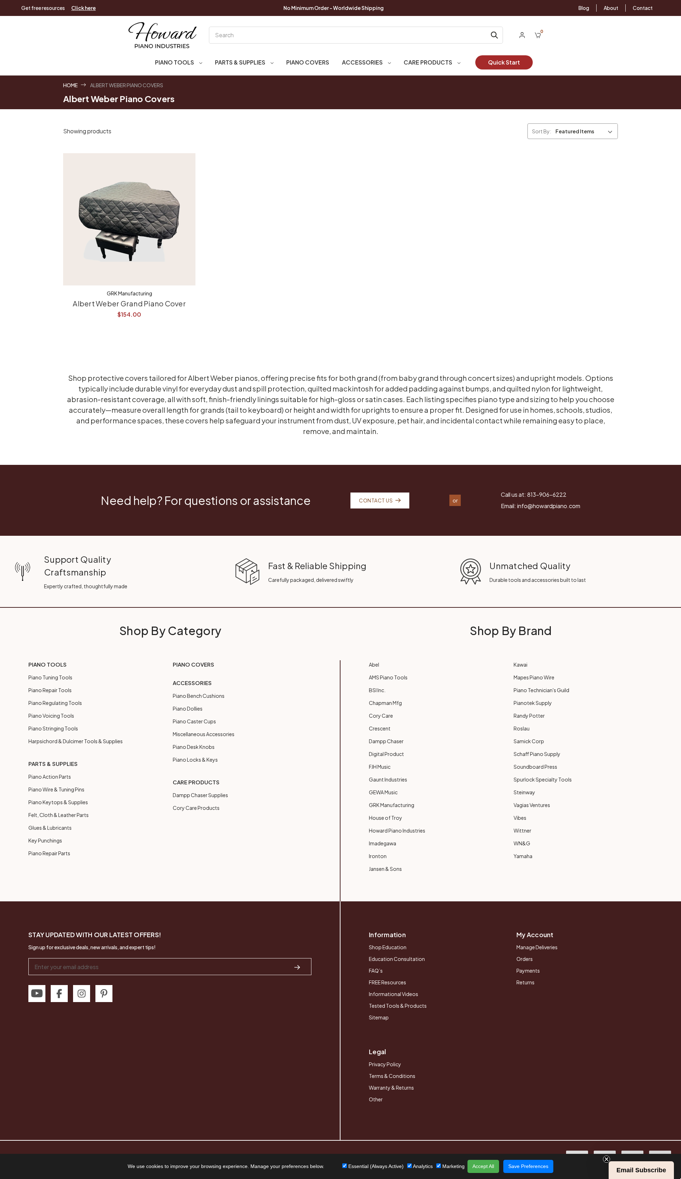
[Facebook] (59, 993)
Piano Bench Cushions (199, 696)
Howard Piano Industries (397, 830)
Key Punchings (45, 840)
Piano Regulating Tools (55, 703)
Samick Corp (529, 741)
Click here (83, 8)
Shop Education (387, 947)
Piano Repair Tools (50, 690)
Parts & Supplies (240, 62)
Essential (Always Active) (375, 1166)
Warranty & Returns (391, 1087)
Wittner (522, 830)
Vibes (520, 817)
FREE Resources (387, 982)
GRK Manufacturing (391, 805)
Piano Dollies (188, 708)
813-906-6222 (546, 494)
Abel (374, 664)
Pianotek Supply (533, 703)
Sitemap (379, 1017)
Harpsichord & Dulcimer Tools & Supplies (75, 741)
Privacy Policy (385, 1064)
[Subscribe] (297, 966)
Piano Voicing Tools (51, 715)
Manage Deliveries (537, 947)
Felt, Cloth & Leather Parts (58, 815)
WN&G (522, 843)
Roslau (522, 728)
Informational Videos (393, 994)
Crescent (380, 728)
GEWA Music (383, 792)
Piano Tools (175, 62)
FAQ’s (376, 970)
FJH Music (380, 766)
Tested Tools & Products (398, 1005)
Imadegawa (382, 843)
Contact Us (376, 500)
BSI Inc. (377, 690)
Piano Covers (307, 62)
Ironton (378, 856)
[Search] (494, 35)
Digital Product (386, 754)
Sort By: (541, 131)
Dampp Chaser (386, 741)
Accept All (483, 1166)
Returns (525, 982)
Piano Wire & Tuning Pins (56, 789)
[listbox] (586, 131)
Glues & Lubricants (50, 827)
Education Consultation (397, 959)
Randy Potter (529, 715)
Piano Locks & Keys (195, 759)
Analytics (422, 1166)
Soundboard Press (535, 766)
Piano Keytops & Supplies (58, 802)
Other (376, 1099)
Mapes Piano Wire (534, 677)
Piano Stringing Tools (53, 728)
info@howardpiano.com (548, 506)
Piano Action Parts (49, 776)
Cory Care (381, 715)
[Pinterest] (103, 993)
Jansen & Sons (385, 869)
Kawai (520, 664)
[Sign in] (522, 35)
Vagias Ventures (532, 805)
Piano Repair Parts (49, 853)
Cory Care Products (196, 808)
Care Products (428, 62)
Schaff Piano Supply (537, 754)
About (611, 8)
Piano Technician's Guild (541, 690)
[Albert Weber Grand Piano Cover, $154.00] (129, 219)
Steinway (524, 792)
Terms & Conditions (392, 1076)
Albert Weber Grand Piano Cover (129, 303)
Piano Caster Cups (194, 721)
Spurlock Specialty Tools (543, 779)
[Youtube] (36, 993)
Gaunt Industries (388, 779)
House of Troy (385, 817)
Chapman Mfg (385, 703)
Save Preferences (528, 1166)
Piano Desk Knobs (194, 747)
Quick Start (504, 62)
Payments (528, 970)
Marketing (453, 1166)
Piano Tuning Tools (50, 677)
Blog (583, 8)
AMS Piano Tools (388, 677)
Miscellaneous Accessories (203, 734)
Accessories (363, 62)
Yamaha (523, 856)
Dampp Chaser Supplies (200, 795)
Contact (643, 8)
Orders (524, 959)
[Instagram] (81, 993)
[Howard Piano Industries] (163, 35)
